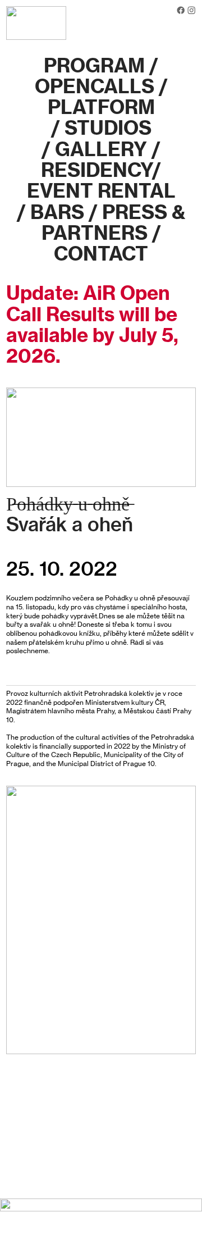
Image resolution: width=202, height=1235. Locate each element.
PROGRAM (94, 65)
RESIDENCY (96, 170)
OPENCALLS (94, 86)
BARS (57, 212)
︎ (180, 10)
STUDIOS (108, 128)
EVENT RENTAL (101, 191)
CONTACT (101, 253)
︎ (191, 10)
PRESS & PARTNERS (114, 222)
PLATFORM (101, 107)
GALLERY (101, 149)
